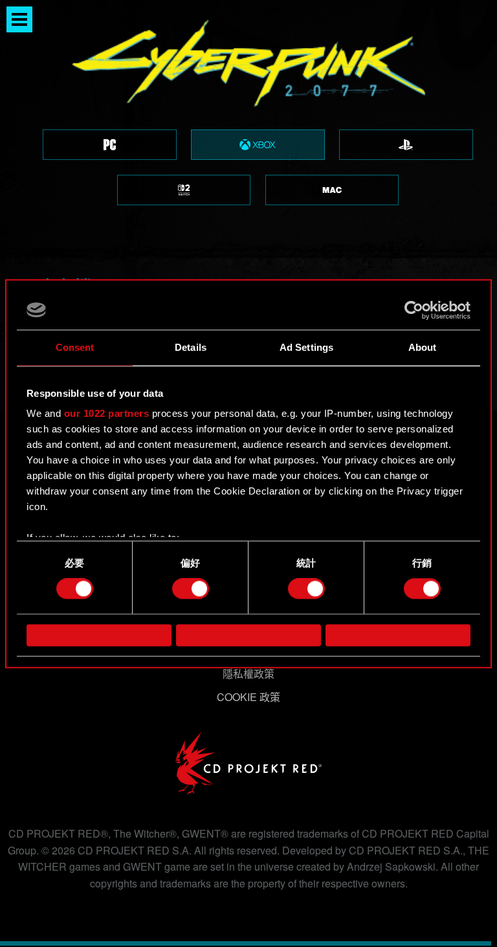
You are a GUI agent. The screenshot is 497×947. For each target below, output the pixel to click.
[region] (248, 129)
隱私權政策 (248, 673)
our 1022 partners (106, 413)
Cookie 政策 (248, 696)
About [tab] (422, 347)
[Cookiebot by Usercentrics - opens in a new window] (413, 310)
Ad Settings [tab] (306, 347)
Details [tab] (190, 347)
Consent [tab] (75, 347)
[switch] (190, 589)
